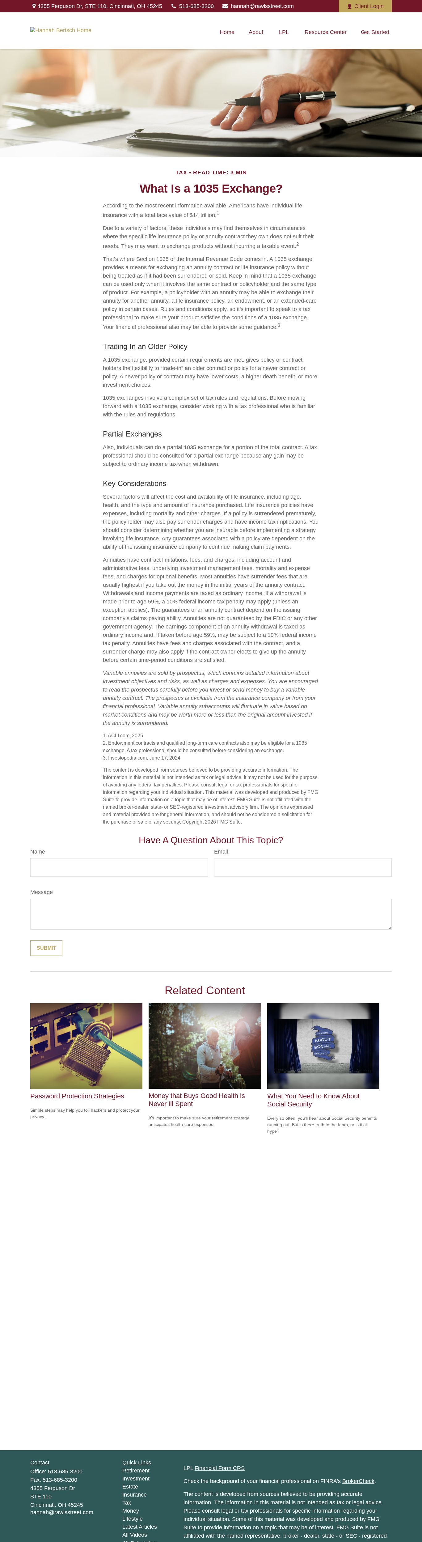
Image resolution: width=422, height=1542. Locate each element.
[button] (227, 32)
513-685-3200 (196, 6)
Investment (136, 1479)
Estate (130, 1487)
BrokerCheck (358, 1481)
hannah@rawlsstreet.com (262, 6)
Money (130, 1511)
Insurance (134, 1495)
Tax (126, 1503)
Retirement (136, 1470)
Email (221, 852)
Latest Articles (139, 1527)
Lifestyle (132, 1519)
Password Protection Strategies (77, 1096)
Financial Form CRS (220, 1468)
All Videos (134, 1535)
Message (41, 892)
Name (37, 852)
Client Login (369, 6)
